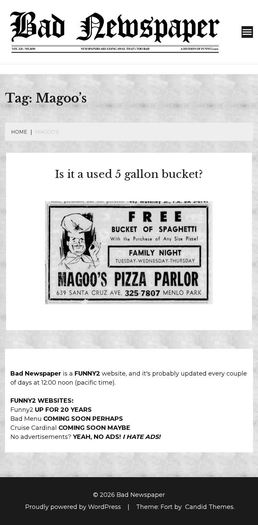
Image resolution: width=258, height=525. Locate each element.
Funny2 (21, 409)
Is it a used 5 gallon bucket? (129, 174)
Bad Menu (26, 418)
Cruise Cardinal (33, 428)
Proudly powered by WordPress (74, 507)
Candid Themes (209, 507)
